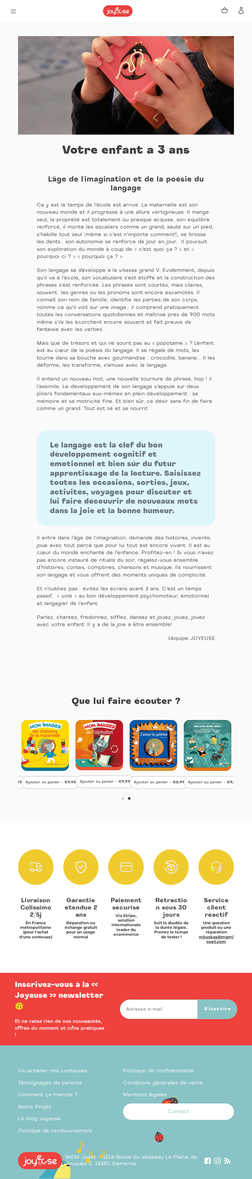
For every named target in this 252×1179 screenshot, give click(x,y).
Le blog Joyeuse (39, 1118)
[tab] (122, 798)
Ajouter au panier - (53, 782)
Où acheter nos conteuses (52, 1070)
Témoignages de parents (50, 1083)
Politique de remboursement (55, 1130)
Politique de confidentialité (158, 1070)
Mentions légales (145, 1094)
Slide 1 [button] (122, 798)
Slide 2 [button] (129, 798)
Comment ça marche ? (48, 1094)
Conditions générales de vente (163, 1083)
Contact (178, 1111)
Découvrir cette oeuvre (45, 765)
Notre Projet (34, 1106)
